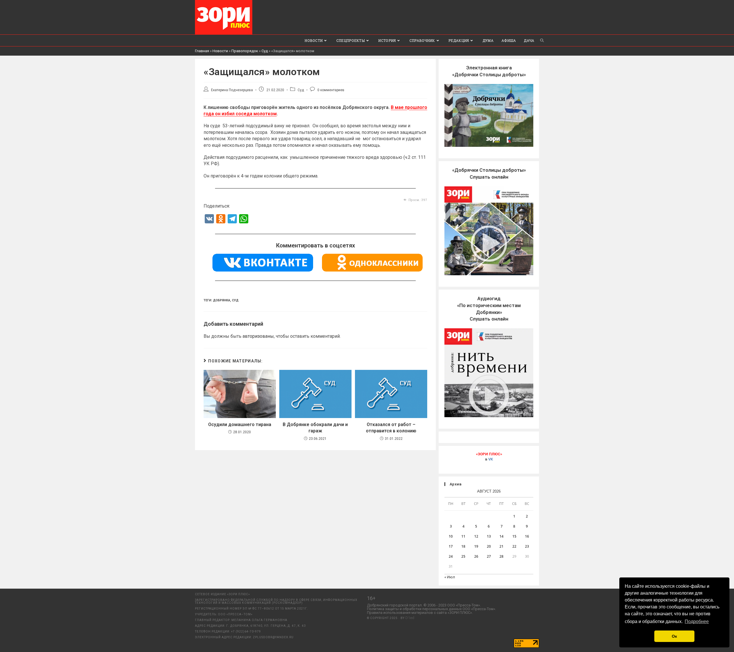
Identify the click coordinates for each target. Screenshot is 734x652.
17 (451, 546)
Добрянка (221, 300)
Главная (202, 51)
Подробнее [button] (697, 621)
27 (489, 556)
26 (476, 556)
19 (476, 546)
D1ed (409, 618)
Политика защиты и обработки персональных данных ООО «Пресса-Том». (431, 609)
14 (501, 536)
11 (463, 536)
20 (489, 546)
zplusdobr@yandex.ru (273, 637)
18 (463, 546)
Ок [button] (674, 636)
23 (527, 546)
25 (463, 556)
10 (451, 536)
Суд (264, 51)
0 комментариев (330, 90)
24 (451, 556)
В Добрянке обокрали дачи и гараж (315, 428)
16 (527, 536)
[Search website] (541, 40)
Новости (220, 51)
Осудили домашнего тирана (239, 424)
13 (489, 536)
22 (514, 546)
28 (501, 556)
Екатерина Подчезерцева (232, 90)
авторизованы (258, 336)
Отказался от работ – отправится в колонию (391, 428)
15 (514, 536)
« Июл (449, 577)
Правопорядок (244, 51)
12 (476, 536)
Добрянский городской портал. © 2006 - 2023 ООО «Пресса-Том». (424, 605)
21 (501, 546)
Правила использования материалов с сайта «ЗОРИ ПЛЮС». (420, 612)
